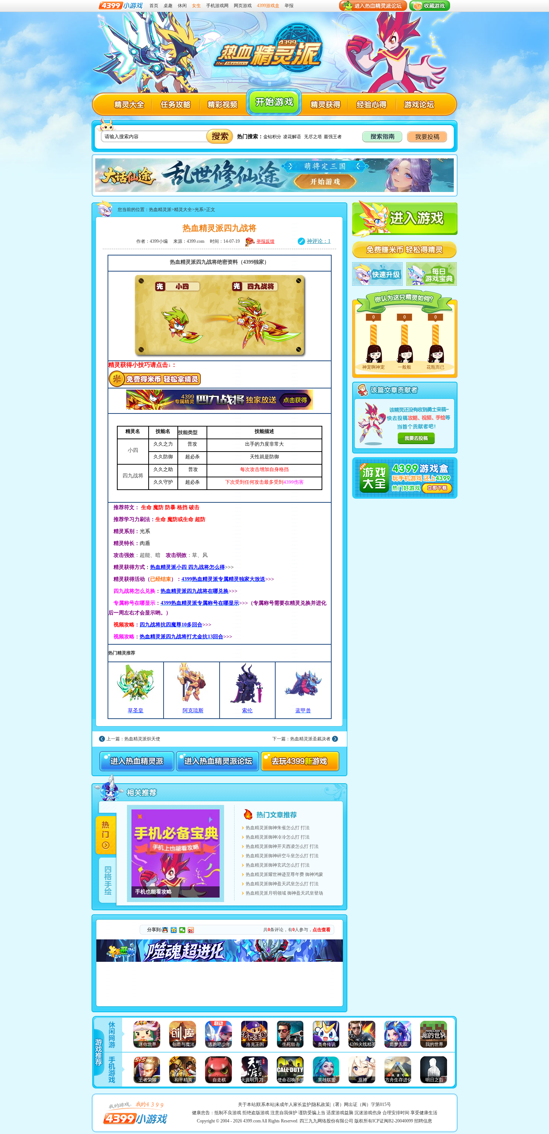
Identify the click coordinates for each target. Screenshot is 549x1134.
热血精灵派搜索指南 (382, 136)
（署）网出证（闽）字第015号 (361, 1104)
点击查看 (322, 929)
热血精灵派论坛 (418, 104)
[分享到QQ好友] (165, 930)
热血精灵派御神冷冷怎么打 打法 (278, 837)
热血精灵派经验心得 (369, 104)
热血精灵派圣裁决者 (310, 738)
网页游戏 (243, 5)
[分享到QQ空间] (174, 930)
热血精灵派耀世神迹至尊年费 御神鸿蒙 (284, 874)
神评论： (319, 241)
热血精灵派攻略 (175, 104)
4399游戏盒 (268, 5)
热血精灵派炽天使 (142, 738)
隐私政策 (321, 1104)
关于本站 (247, 1104)
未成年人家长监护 (293, 1104)
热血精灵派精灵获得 (324, 104)
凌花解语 (292, 136)
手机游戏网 (217, 5)
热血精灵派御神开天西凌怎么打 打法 (282, 846)
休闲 (182, 5)
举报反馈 (265, 241)
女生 (196, 5)
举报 (289, 5)
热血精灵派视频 (223, 104)
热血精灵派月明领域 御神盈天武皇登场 (284, 893)
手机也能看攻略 (175, 853)
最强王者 (333, 136)
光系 (199, 209)
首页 (153, 5)
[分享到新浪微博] (191, 930)
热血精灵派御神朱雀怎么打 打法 (278, 827)
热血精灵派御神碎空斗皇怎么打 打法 (282, 855)
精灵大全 (183, 209)
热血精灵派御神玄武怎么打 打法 (278, 865)
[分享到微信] (182, 930)
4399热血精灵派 (268, 50)
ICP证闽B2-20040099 (392, 1121)
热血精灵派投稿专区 (427, 136)
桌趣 (168, 5)
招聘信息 (423, 1121)
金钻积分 (272, 136)
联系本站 (265, 1104)
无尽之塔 (313, 136)
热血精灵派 (274, 102)
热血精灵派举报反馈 (416, 438)
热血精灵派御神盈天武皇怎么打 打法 (282, 883)
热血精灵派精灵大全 (127, 104)
